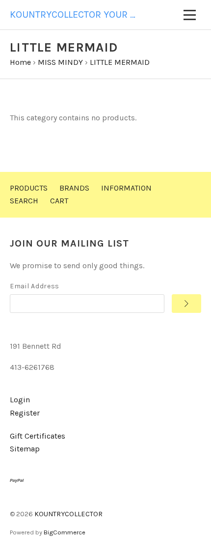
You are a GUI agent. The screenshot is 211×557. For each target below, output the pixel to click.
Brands (74, 188)
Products (29, 188)
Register (25, 413)
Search (24, 200)
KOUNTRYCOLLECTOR (68, 514)
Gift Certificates (37, 436)
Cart (59, 200)
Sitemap (25, 448)
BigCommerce (64, 532)
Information (126, 188)
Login (20, 399)
